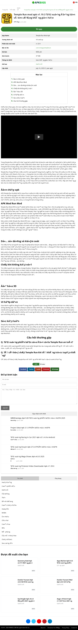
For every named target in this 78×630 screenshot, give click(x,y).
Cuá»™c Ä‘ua (6, 524)
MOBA (4, 513)
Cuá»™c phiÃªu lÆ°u (8, 486)
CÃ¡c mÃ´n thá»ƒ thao (9, 536)
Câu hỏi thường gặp (20, 101)
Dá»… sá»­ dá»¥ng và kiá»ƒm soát (25, 85)
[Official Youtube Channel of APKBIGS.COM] (39, 621)
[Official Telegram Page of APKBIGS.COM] (50, 621)
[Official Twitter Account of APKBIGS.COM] (33, 621)
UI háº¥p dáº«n (18, 95)
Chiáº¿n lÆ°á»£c (7, 539)
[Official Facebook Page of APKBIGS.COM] (28, 621)
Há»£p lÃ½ (5, 509)
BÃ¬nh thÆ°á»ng (7, 501)
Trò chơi (20, 478)
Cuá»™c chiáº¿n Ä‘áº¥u (9, 505)
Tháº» (3, 497)
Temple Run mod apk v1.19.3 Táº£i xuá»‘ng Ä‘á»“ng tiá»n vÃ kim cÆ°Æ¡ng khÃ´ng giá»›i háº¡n (48, 10)
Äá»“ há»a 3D (18, 92)
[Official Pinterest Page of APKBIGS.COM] (44, 621)
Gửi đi (5, 408)
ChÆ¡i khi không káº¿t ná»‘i (22, 88)
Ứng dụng (58, 478)
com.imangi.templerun (43, 48)
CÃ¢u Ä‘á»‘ (5, 520)
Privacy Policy (65, 627)
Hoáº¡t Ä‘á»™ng (7, 482)
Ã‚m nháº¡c (5, 517)
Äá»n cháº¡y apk (19, 79)
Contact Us (74, 627)
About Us (43, 627)
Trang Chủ (5, 10)
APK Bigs (17, 22)
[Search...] (70, 1)
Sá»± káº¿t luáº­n (19, 98)
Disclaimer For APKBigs (54, 627)
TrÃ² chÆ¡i (12, 10)
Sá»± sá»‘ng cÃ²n (7, 543)
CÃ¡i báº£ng (5, 494)
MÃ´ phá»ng (6, 532)
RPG (3, 528)
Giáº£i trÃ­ (18, 9)
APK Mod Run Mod (20, 82)
